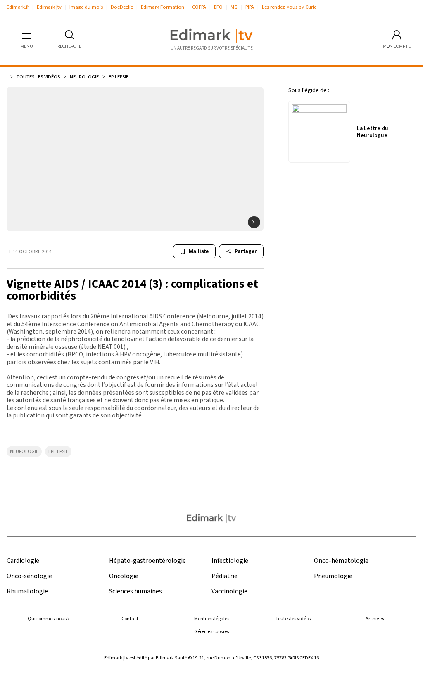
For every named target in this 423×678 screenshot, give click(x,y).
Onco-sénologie (29, 576)
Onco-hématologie (341, 561)
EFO (218, 7)
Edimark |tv (49, 7)
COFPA (199, 7)
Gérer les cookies (211, 631)
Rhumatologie (27, 591)
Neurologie (84, 76)
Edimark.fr (18, 7)
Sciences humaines (135, 591)
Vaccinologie (229, 591)
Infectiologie (230, 561)
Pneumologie (333, 576)
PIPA (249, 7)
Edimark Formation (162, 7)
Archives (375, 618)
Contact (129, 618)
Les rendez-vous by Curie (289, 7)
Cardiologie (23, 561)
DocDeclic (122, 7)
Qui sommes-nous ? (48, 618)
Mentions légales (211, 618)
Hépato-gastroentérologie (147, 561)
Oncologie (123, 576)
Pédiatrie (225, 576)
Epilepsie (58, 451)
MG (234, 7)
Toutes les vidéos (38, 76)
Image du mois (86, 7)
